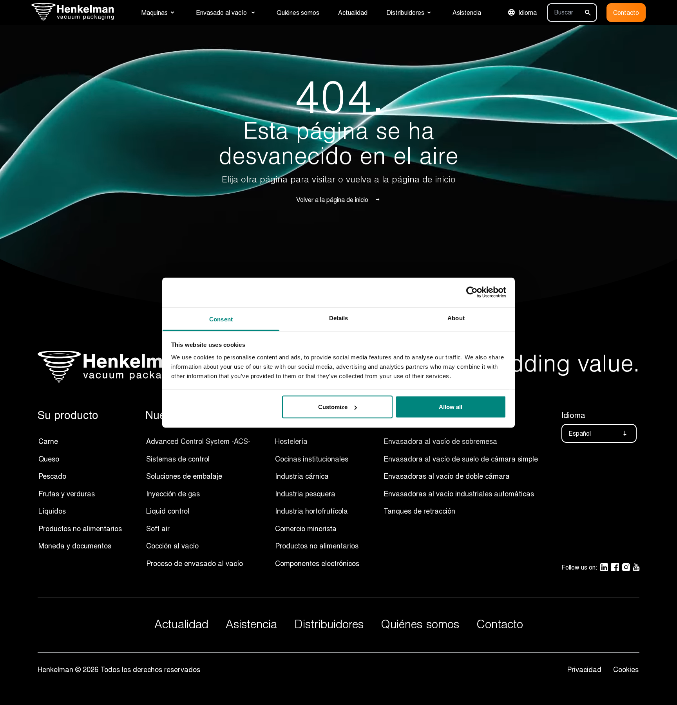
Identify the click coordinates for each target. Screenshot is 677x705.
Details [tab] (338, 317)
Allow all (450, 407)
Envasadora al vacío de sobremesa (440, 441)
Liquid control (167, 511)
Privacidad (586, 669)
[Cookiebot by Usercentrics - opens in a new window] (472, 292)
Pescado (52, 476)
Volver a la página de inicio (332, 199)
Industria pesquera (305, 493)
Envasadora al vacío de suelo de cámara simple (461, 458)
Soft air (158, 528)
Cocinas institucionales (311, 458)
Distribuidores (405, 12)
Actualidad (352, 12)
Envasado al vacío (222, 12)
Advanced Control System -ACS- (198, 441)
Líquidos (52, 511)
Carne (48, 441)
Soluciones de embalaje (184, 476)
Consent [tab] (221, 319)
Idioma (527, 12)
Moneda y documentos (74, 545)
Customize (333, 407)
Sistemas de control (178, 458)
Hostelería (291, 441)
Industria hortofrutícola (311, 511)
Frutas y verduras (66, 493)
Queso (48, 458)
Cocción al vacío (172, 545)
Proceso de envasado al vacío (195, 563)
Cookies (626, 669)
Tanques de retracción (419, 511)
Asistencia (467, 12)
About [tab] (456, 317)
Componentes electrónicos (317, 563)
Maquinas (154, 12)
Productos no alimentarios (80, 528)
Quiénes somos (298, 12)
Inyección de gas (173, 493)
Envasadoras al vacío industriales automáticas (459, 493)
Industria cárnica (302, 476)
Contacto (626, 12)
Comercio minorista (306, 528)
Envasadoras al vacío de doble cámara (447, 476)
